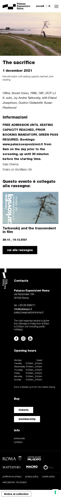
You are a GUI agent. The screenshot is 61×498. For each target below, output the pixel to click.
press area (19, 439)
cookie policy (48, 477)
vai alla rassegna (20, 250)
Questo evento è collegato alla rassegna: (29, 183)
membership (27, 419)
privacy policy (31, 477)
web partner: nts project (15, 482)
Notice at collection (16, 494)
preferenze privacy (12, 477)
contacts (18, 442)
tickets (24, 409)
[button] (55, 6)
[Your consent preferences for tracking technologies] (55, 492)
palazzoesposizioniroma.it (28, 313)
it (49, 6)
